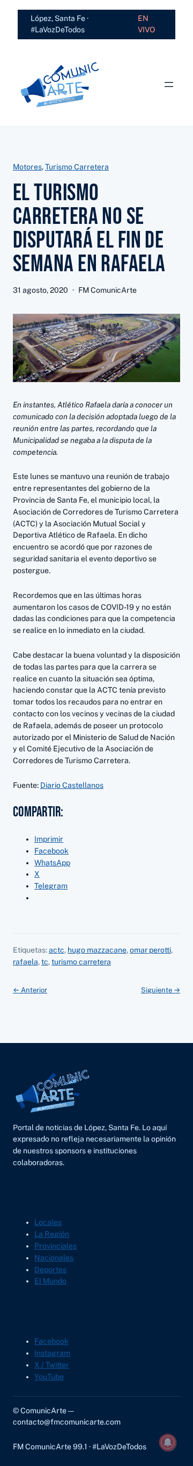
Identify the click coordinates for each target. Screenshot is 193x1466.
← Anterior (30, 990)
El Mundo (50, 1281)
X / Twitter (51, 1365)
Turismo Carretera (77, 167)
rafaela (25, 961)
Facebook (51, 1341)
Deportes (50, 1269)
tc (44, 961)
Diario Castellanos (71, 785)
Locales (48, 1222)
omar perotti (150, 950)
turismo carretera (81, 961)
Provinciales (55, 1246)
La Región (51, 1234)
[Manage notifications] (167, 1442)
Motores (27, 167)
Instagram (52, 1353)
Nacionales (53, 1257)
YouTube (49, 1376)
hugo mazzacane (97, 950)
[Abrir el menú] (168, 84)
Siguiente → (160, 990)
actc (56, 950)
